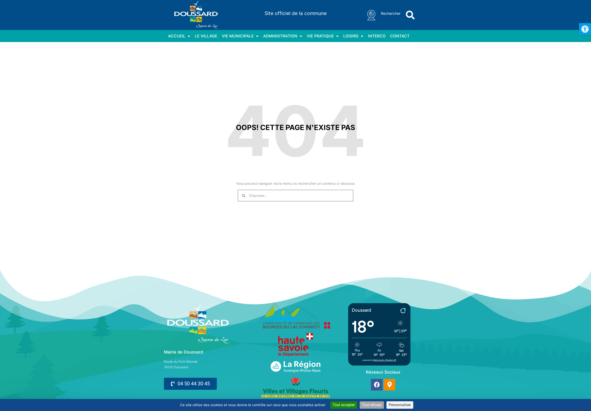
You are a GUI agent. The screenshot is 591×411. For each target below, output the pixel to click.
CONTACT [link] (400, 36)
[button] (410, 15)
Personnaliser (400, 405)
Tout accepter (344, 405)
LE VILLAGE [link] (206, 36)
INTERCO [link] (377, 36)
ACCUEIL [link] (176, 36)
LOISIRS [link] (351, 36)
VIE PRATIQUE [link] (320, 36)
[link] (585, 29)
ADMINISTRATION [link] (280, 36)
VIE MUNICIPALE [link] (238, 36)
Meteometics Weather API (384, 360)
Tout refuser (372, 405)
